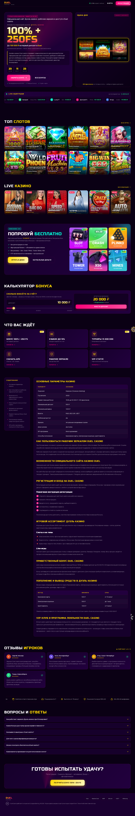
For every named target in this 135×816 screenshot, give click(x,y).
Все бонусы (40, 78)
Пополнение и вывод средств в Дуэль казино (16, 420)
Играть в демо (18, 260)
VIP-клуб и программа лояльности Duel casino (16, 426)
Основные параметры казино (16, 385)
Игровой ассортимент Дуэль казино (16, 409)
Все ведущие (123, 187)
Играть (30, 809)
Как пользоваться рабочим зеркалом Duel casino (17, 391)
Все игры (125, 123)
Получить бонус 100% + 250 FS (67, 783)
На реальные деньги (42, 260)
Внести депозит (101, 306)
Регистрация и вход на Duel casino (17, 403)
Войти (110, 3)
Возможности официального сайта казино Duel (15, 397)
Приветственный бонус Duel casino (18, 415)
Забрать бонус (17, 78)
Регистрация (123, 3)
